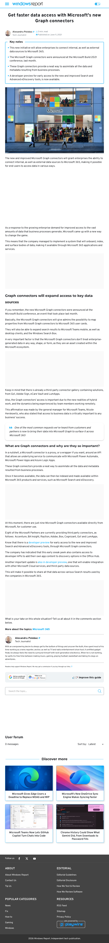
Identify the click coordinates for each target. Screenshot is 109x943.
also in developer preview (52, 562)
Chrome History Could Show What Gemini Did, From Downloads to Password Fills (80, 836)
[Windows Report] (27, 3)
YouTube (34, 858)
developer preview (39, 542)
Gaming (9, 922)
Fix (6, 911)
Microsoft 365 (41, 629)
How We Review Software (69, 891)
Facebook (19, 858)
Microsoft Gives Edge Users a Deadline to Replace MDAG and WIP (29, 795)
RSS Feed (62, 905)
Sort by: (82, 744)
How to (8, 917)
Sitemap (61, 911)
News (8, 905)
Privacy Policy (64, 917)
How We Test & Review (68, 886)
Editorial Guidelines (66, 875)
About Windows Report (17, 875)
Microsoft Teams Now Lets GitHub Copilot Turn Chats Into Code (29, 834)
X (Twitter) (27, 858)
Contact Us (10, 880)
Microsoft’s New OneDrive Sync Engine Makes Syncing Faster (80, 795)
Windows (9, 928)
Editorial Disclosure (66, 880)
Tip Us (8, 886)
